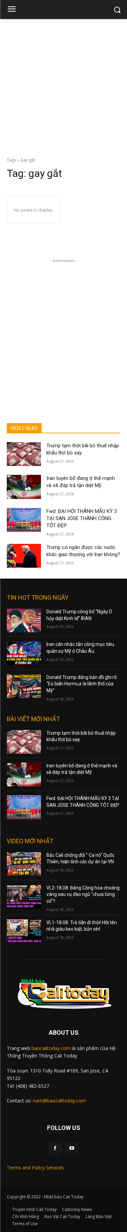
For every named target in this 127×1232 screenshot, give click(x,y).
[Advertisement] (63, 86)
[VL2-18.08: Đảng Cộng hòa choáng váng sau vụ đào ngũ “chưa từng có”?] (24, 897)
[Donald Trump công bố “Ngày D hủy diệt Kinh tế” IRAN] (24, 620)
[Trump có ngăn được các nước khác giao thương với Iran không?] (24, 556)
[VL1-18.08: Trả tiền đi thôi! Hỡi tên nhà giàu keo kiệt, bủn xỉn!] (24, 931)
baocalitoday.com (50, 1048)
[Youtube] (72, 1148)
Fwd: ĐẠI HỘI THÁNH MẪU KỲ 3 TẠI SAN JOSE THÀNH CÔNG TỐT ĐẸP (81, 518)
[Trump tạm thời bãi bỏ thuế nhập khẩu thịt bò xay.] (24, 454)
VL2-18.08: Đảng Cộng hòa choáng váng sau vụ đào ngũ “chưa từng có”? (83, 894)
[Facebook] (55, 1148)
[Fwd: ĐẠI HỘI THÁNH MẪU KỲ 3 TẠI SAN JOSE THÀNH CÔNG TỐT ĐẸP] (24, 520)
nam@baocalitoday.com (59, 1100)
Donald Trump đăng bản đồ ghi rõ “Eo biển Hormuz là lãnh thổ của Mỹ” (81, 684)
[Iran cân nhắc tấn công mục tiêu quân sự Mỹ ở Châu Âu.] (24, 653)
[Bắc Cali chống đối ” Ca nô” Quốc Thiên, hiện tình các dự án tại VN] (24, 864)
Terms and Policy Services (35, 1167)
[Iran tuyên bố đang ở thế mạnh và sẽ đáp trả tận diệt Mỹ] (24, 487)
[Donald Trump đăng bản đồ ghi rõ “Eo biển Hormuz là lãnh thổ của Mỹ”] (24, 686)
